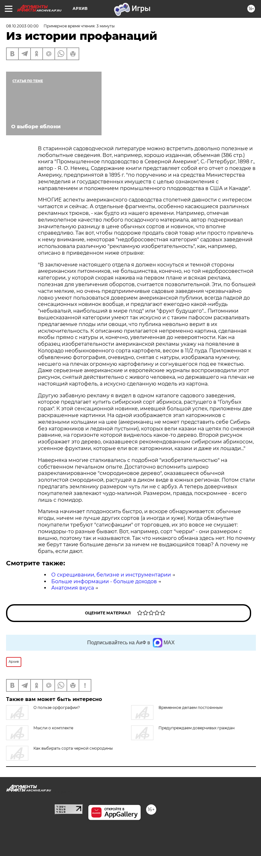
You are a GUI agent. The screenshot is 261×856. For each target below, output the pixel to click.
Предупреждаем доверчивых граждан (197, 727)
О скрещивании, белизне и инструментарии (111, 575)
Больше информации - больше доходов (104, 581)
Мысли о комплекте (53, 727)
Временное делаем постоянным (190, 707)
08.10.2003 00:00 (22, 26)
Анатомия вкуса (72, 588)
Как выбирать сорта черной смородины (73, 748)
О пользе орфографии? (56, 707)
